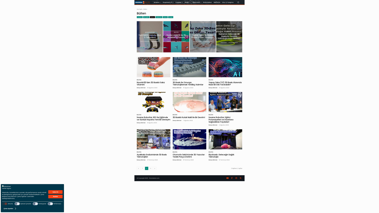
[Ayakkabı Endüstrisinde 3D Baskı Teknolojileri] (153, 139)
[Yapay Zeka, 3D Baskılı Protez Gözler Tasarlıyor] (203, 36)
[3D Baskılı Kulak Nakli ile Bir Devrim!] (189, 102)
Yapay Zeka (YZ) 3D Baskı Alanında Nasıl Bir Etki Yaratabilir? (225, 83)
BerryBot (146, 17)
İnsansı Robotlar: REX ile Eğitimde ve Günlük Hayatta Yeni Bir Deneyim (153, 118)
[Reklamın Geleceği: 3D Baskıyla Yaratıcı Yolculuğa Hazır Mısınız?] (229, 36)
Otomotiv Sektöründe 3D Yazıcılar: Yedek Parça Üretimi (189, 155)
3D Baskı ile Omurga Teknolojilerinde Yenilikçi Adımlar (188, 83)
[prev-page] (138, 168)
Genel (165, 17)
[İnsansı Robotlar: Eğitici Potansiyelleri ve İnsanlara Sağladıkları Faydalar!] (225, 102)
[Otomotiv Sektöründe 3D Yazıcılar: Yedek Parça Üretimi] (189, 139)
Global (170, 17)
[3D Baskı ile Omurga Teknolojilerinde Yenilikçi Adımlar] (189, 67)
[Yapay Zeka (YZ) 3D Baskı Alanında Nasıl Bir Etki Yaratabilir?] (225, 67)
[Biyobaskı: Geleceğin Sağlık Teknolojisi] (225, 139)
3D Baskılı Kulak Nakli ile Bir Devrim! (189, 117)
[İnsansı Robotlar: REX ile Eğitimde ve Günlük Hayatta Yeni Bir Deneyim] (153, 102)
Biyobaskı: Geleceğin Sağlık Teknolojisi (221, 155)
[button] (239, 2)
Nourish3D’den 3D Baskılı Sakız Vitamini (151, 83)
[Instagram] (236, 178)
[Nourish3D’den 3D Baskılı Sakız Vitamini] (153, 67)
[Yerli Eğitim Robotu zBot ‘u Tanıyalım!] (150, 36)
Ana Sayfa (139, 9)
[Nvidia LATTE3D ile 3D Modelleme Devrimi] (176, 36)
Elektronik (159, 17)
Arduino (140, 17)
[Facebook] (232, 178)
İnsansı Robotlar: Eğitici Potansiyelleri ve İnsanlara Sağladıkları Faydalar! (221, 119)
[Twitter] (240, 178)
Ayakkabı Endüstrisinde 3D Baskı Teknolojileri (152, 155)
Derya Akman (141, 88)
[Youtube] (227, 178)
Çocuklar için (150, 32)
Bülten (152, 17)
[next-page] (154, 168)
